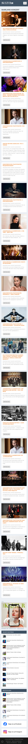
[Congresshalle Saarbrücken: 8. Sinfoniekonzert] (14, 51)
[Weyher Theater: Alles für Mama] (4, 653)
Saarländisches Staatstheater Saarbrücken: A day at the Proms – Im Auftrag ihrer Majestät (14, 489)
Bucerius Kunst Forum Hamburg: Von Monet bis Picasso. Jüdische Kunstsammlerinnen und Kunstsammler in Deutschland (16, 647)
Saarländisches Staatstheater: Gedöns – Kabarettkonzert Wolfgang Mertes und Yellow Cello (13, 95)
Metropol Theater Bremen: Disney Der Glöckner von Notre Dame (15, 674)
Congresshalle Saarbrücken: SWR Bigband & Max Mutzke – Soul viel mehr (13, 390)
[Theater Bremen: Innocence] (4, 669)
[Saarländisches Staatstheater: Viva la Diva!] (14, 116)
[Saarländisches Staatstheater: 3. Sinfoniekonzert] (14, 190)
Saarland (12, 31)
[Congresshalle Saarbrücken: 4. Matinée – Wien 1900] (14, 221)
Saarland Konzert (18, 31)
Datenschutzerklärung (16, 741)
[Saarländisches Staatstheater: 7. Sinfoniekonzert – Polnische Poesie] (14, 314)
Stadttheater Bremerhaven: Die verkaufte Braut (16, 663)
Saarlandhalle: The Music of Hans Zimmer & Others (13, 584)
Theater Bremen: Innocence (13, 667)
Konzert (9, 31)
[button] (2, 741)
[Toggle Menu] (25, 3)
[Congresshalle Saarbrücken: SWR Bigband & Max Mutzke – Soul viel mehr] (14, 379)
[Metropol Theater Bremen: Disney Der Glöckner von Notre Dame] (4, 674)
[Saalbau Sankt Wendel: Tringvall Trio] (14, 543)
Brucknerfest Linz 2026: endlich (14, 635)
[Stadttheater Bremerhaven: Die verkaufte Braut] (4, 664)
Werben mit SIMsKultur (12, 742)
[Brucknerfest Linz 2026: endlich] (4, 636)
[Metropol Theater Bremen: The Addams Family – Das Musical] (4, 679)
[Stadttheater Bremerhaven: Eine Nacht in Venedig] (4, 658)
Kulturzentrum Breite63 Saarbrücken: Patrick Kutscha (13, 29)
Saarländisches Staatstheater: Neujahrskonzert (12, 165)
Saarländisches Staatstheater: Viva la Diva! (14, 126)
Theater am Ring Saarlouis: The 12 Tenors (13, 144)
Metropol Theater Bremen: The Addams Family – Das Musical (15, 679)
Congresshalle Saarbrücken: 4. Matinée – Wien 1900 (13, 231)
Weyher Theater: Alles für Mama (14, 652)
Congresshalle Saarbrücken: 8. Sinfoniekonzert (12, 61)
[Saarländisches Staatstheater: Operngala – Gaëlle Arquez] (14, 283)
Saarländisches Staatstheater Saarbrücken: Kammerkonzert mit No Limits (14, 522)
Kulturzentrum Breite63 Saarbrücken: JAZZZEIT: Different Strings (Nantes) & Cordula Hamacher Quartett (13, 357)
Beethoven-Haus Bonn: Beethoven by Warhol (15, 641)
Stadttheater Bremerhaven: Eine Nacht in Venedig (16, 658)
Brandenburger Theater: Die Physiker (15, 683)
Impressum (8, 741)
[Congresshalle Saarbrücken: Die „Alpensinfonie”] (14, 445)
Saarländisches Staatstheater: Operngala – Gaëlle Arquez (12, 293)
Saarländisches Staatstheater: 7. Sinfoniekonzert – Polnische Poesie (13, 324)
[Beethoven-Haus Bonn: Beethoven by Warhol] (4, 641)
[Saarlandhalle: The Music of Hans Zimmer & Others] (14, 574)
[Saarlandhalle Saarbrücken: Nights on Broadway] (14, 252)
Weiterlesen (7, 40)
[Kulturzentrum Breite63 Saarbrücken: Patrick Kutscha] (14, 19)
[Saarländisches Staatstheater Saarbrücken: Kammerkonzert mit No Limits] (14, 510)
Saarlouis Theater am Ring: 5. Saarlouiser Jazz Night (13, 423)
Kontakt (19, 742)
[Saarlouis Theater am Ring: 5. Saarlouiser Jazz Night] (14, 413)
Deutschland (5, 31)
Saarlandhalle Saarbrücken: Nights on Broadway (14, 262)
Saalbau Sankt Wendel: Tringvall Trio (13, 553)
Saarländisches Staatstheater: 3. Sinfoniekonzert (13, 200)
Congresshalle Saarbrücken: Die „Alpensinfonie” (13, 456)
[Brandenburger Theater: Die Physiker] (4, 684)
